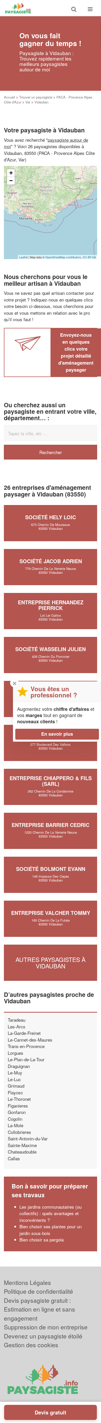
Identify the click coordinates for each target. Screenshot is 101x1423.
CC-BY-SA (89, 257)
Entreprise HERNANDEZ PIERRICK (50, 605)
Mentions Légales (27, 1282)
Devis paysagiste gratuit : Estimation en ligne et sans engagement (39, 1309)
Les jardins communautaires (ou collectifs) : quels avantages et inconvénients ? (50, 1213)
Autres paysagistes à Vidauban (50, 962)
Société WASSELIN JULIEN (50, 649)
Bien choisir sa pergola (41, 1239)
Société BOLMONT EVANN (50, 868)
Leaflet (23, 257)
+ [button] (11, 173)
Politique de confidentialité (38, 1291)
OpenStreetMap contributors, (64, 257)
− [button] (11, 180)
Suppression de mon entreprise (46, 1327)
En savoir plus (57, 734)
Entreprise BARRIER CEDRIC (50, 825)
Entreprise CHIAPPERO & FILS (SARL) (51, 780)
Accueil (9, 97)
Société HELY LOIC (50, 517)
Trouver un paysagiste (35, 97)
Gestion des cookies (31, 1345)
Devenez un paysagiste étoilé (43, 1336)
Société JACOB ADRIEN (50, 561)
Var (27, 102)
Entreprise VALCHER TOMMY (50, 912)
